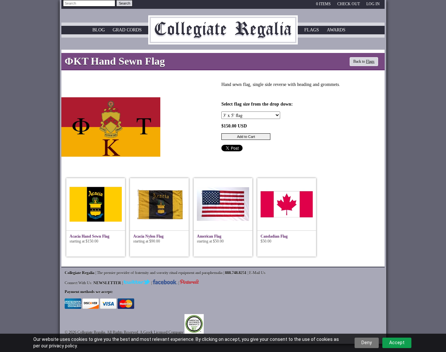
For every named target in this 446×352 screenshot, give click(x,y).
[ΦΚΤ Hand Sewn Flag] (110, 175)
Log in (373, 4)
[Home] (223, 38)
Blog (98, 29)
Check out (348, 4)
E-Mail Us (257, 273)
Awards (336, 29)
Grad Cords (127, 29)
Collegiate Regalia (91, 332)
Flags (311, 29)
